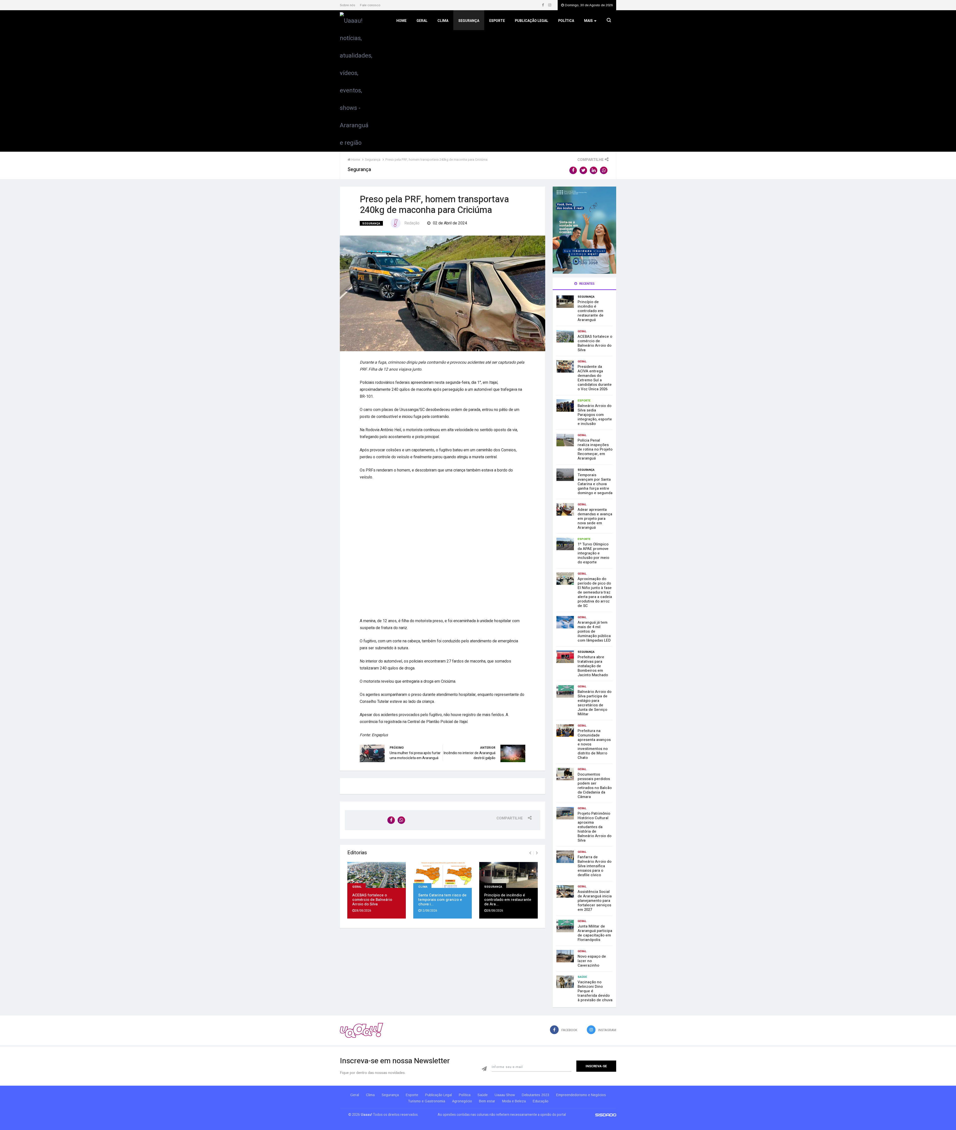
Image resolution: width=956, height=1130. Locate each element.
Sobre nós (347, 5)
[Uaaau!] (361, 1030)
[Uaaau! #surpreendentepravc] (356, 80)
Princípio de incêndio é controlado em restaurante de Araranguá (590, 311)
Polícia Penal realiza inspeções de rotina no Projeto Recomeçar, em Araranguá (595, 449)
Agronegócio (462, 1101)
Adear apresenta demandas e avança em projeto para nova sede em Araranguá (595, 518)
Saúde (582, 977)
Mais (588, 20)
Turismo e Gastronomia (426, 1101)
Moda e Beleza (514, 1101)
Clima (442, 20)
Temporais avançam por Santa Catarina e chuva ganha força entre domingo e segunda (595, 484)
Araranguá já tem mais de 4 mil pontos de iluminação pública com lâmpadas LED (594, 631)
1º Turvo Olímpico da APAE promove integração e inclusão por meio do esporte (593, 553)
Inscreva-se (596, 1066)
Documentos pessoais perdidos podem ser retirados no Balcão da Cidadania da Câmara (595, 785)
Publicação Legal (531, 20)
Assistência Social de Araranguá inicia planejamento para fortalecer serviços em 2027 (595, 900)
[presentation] (530, 853)
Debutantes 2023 (535, 1095)
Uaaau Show (505, 1095)
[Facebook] (543, 5)
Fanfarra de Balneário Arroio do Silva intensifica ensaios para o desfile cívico (594, 866)
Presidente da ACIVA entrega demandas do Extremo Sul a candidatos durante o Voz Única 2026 (595, 378)
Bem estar (487, 1101)
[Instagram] (549, 5)
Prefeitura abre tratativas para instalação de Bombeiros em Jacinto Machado (593, 666)
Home (401, 20)
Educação (540, 1101)
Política (566, 20)
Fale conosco (370, 5)
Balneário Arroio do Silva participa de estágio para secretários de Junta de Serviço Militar (594, 703)
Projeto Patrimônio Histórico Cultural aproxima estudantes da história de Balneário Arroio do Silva (594, 827)
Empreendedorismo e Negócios (581, 1095)
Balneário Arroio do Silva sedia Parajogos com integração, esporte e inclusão (595, 414)
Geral (422, 20)
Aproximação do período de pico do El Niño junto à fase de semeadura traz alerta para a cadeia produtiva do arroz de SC (595, 592)
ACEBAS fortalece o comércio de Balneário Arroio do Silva (372, 899)
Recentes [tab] (587, 283)
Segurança (468, 20)
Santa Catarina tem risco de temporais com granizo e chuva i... (442, 899)
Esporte (497, 20)
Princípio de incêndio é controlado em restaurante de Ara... (507, 899)
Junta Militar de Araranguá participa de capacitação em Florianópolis (595, 933)
